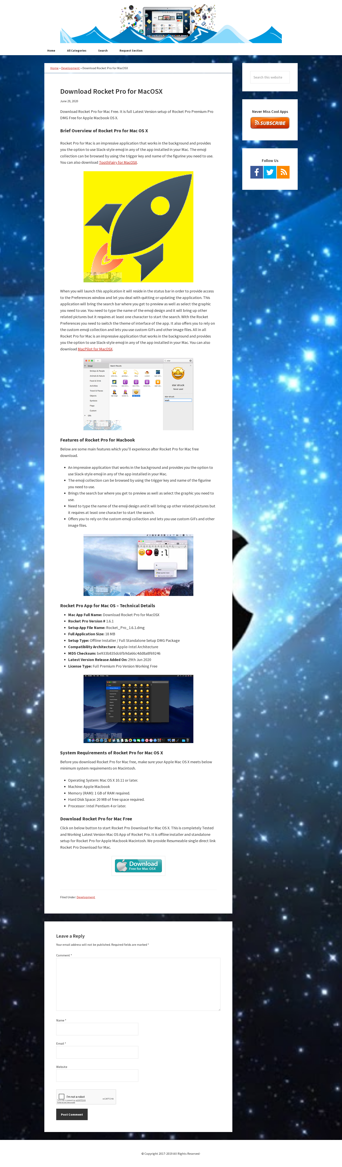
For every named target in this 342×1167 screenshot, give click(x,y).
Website (61, 1067)
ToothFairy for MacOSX (118, 162)
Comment (64, 955)
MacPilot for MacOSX (95, 348)
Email (61, 1043)
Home (54, 68)
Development (70, 68)
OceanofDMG (171, 24)
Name (61, 1020)
